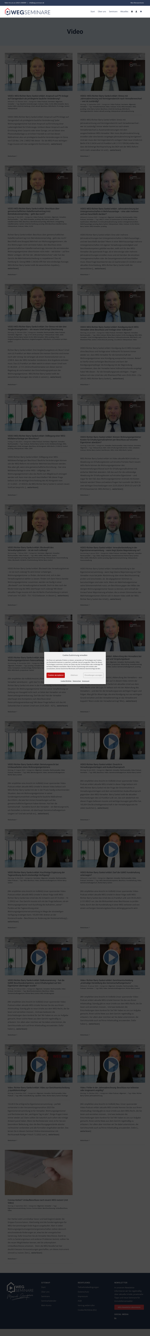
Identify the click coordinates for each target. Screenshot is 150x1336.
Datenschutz (77, 681)
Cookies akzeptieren (56, 675)
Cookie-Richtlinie (66, 681)
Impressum (85, 681)
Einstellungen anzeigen (93, 675)
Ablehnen (74, 675)
